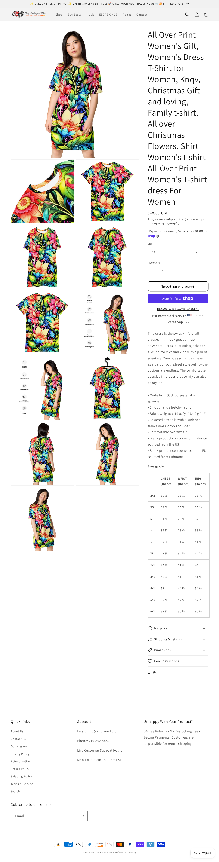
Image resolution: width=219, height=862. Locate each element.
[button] (187, 14)
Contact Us (18, 739)
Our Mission (19, 746)
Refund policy (20, 761)
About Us (17, 731)
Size (150, 243)
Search (15, 791)
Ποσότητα (154, 263)
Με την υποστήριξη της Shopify (120, 852)
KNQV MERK (97, 852)
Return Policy (20, 769)
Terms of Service (22, 784)
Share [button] (157, 672)
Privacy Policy (20, 754)
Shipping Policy (21, 776)
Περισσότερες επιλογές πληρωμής (178, 308)
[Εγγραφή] (82, 816)
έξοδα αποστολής (162, 219)
